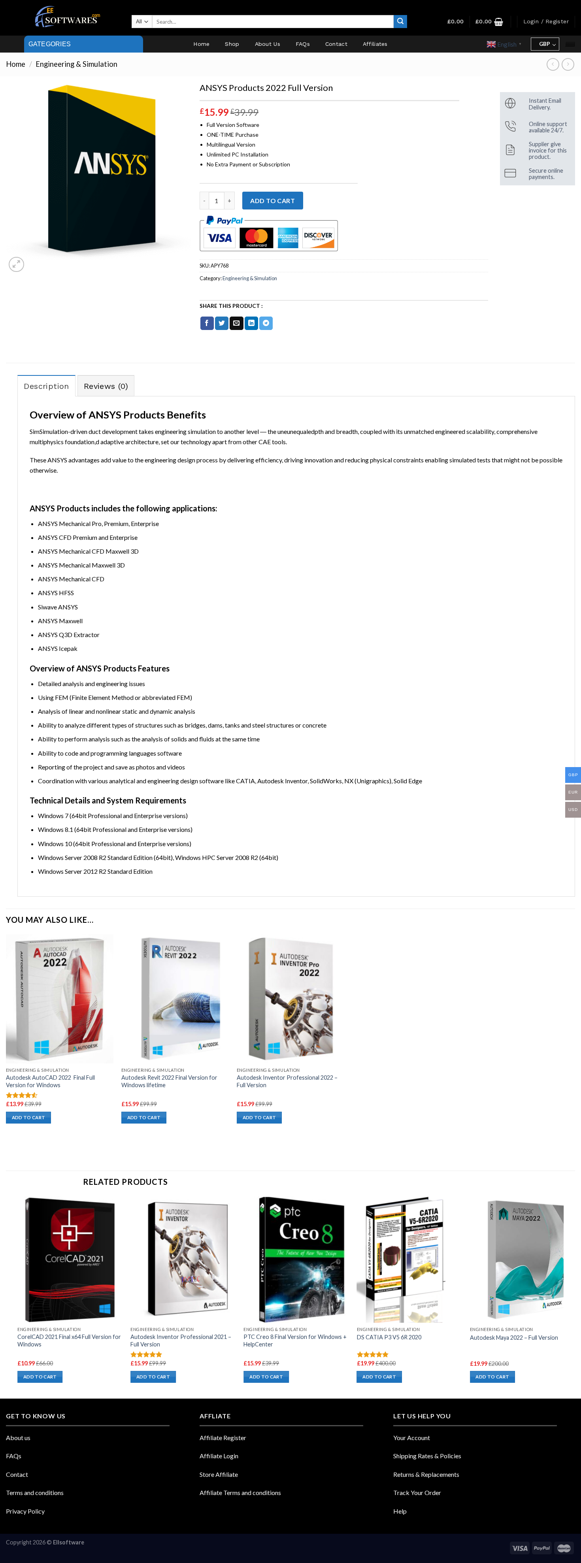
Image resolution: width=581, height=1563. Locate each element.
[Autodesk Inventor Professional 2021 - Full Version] (183, 1259)
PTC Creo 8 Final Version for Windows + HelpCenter (295, 1340)
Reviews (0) (106, 386)
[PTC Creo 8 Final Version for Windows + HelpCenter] (296, 1259)
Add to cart (272, 200)
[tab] (46, 385)
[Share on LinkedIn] (251, 323)
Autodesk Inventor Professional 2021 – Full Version (180, 1340)
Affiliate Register (223, 1437)
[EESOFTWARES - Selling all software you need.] (66, 17)
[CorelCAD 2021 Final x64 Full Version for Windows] (70, 1259)
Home (201, 44)
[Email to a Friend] (236, 323)
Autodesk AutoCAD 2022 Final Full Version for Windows (50, 1081)
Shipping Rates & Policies (427, 1455)
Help (400, 1511)
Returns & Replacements (426, 1474)
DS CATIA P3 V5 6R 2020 (389, 1337)
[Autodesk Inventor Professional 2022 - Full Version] (290, 998)
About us (18, 1437)
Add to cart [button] (28, 1117)
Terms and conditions (35, 1492)
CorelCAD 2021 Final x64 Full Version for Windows (69, 1340)
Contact (336, 44)
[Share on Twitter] (221, 323)
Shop (232, 44)
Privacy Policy (25, 1511)
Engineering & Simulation (76, 64)
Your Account (411, 1437)
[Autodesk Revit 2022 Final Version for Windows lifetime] (175, 998)
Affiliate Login (219, 1455)
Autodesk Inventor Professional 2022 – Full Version (287, 1081)
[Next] (575, 1296)
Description (46, 386)
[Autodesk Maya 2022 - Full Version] (522, 1259)
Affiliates (375, 44)
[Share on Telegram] (266, 323)
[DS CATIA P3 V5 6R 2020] (409, 1259)
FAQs (303, 44)
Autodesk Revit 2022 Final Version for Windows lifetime (169, 1081)
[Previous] (18, 1296)
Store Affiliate (219, 1474)
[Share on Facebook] (207, 323)
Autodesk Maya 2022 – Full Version (514, 1337)
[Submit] (400, 21)
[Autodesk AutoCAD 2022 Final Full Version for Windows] (59, 998)
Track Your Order (417, 1492)
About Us (267, 44)
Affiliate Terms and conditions (240, 1492)
